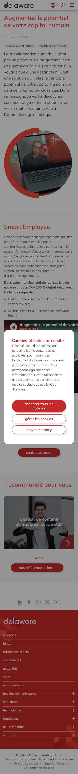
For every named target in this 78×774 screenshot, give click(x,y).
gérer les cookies (39, 418)
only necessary (39, 429)
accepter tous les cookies (39, 406)
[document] (39, 387)
